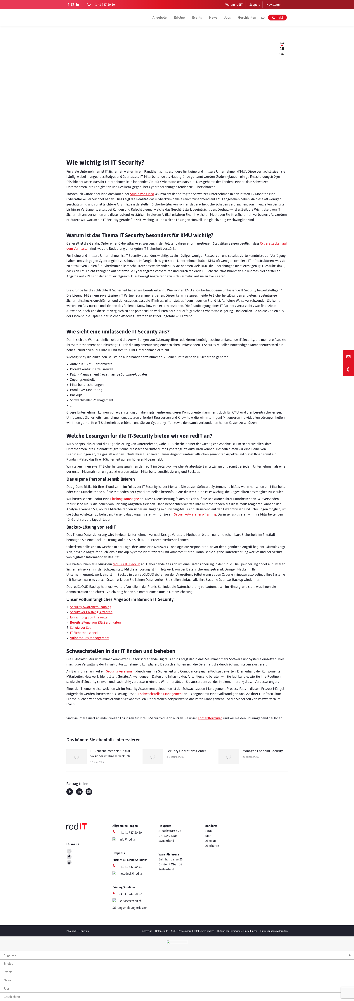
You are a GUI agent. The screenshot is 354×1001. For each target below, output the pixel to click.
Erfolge (179, 17)
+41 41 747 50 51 (130, 866)
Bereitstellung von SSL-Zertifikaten (95, 622)
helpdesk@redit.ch (131, 873)
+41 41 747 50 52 (130, 894)
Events (197, 17)
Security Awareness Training (90, 607)
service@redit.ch (130, 901)
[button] (196, 931)
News (213, 17)
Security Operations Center (186, 751)
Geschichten (247, 17)
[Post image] (76, 756)
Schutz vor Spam (82, 628)
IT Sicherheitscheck (84, 633)
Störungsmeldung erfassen (130, 907)
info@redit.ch (128, 839)
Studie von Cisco (142, 194)
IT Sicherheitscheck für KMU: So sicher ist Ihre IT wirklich (111, 753)
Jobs (227, 17)
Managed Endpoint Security (262, 751)
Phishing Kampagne (124, 499)
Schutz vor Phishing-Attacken (91, 612)
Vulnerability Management (89, 638)
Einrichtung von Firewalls (88, 617)
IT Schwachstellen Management (159, 694)
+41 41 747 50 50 (130, 832)
